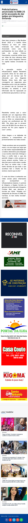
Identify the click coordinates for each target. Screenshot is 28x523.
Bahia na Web (7, 21)
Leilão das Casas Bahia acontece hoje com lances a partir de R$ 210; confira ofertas (13, 481)
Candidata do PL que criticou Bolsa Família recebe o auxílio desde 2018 (13, 504)
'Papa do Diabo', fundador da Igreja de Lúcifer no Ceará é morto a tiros (12, 435)
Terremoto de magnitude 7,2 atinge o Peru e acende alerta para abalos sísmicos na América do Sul (13, 459)
